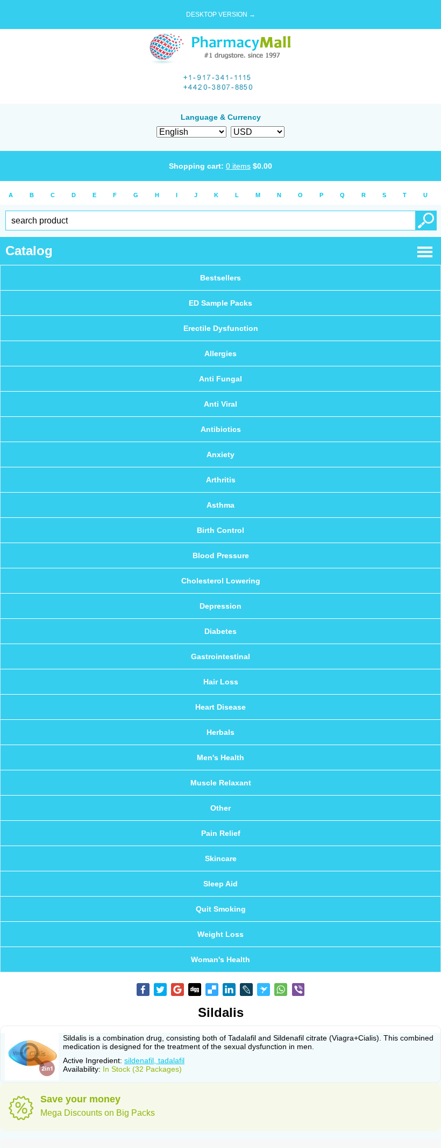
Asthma (220, 505)
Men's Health (220, 757)
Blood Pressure (221, 555)
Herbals (220, 732)
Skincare (221, 858)
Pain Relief (220, 833)
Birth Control (220, 530)
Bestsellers (220, 277)
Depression (220, 606)
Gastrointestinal (220, 656)
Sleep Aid (220, 883)
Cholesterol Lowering (220, 580)
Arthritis (221, 479)
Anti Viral (220, 404)
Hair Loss (220, 681)
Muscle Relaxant (220, 782)
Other (220, 808)
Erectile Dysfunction (220, 328)
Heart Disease (220, 707)
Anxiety (220, 454)
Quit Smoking (221, 909)
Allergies (220, 353)
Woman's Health (220, 959)
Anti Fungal (220, 378)
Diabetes (220, 631)
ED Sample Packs (220, 303)
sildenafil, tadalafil (154, 1060)
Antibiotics (221, 429)
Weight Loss (220, 934)
